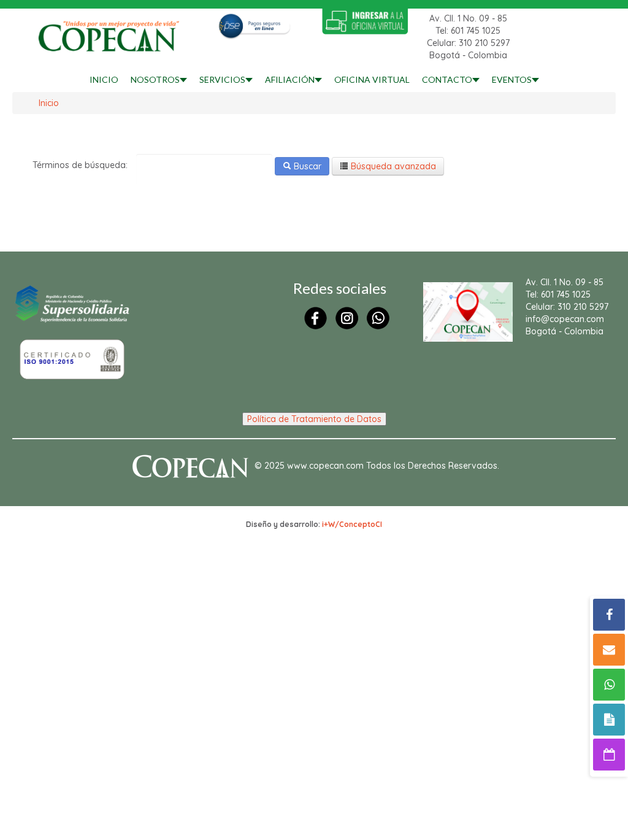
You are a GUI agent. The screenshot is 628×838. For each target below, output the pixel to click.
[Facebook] (609, 615)
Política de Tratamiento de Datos (314, 419)
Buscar (306, 166)
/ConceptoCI (358, 524)
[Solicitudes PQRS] (609, 720)
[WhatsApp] (609, 685)
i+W (328, 524)
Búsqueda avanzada (392, 166)
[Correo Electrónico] (609, 650)
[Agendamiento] (609, 755)
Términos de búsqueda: (80, 165)
